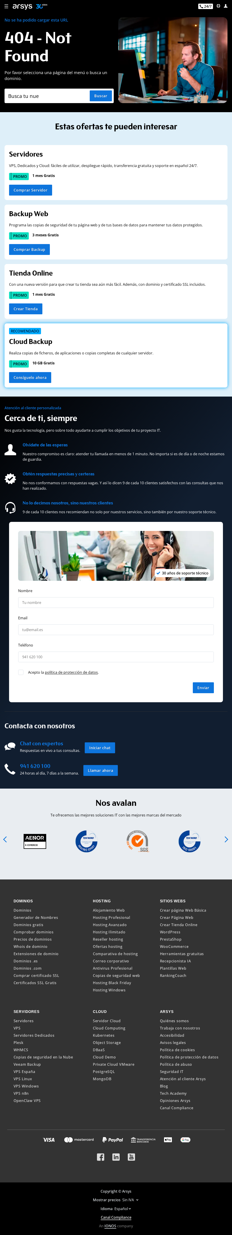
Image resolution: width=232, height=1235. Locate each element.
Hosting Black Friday (112, 982)
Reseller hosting (108, 939)
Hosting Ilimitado (109, 932)
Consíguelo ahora (30, 377)
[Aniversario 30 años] (40, 7)
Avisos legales (173, 1042)
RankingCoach (173, 975)
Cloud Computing (109, 1028)
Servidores (24, 1020)
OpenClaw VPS (27, 1100)
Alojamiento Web (109, 910)
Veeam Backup (27, 1064)
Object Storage (107, 1042)
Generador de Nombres (36, 917)
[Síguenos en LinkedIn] (116, 1155)
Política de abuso (176, 1064)
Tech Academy (173, 1093)
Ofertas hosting (108, 946)
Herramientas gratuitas (182, 953)
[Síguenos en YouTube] (131, 1155)
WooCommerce (174, 946)
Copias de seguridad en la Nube (43, 1057)
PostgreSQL (104, 1071)
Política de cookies (177, 1049)
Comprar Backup (29, 249)
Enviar (203, 687)
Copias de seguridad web (116, 975)
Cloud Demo (104, 1057)
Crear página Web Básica (183, 910)
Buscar (100, 95)
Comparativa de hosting (115, 953)
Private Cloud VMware (114, 1064)
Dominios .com (28, 968)
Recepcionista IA (175, 961)
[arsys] (23, 7)
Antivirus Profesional (113, 968)
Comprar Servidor (31, 190)
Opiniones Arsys (175, 1100)
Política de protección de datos (189, 1057)
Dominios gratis (29, 924)
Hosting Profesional (111, 917)
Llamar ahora (100, 770)
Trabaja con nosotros (180, 1028)
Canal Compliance (176, 1107)
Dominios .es (26, 961)
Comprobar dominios (34, 932)
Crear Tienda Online (179, 924)
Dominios (22, 910)
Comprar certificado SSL (36, 975)
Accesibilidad (172, 1035)
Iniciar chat (100, 747)
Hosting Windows (109, 990)
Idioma (107, 1208)
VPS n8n (21, 1093)
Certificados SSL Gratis (35, 982)
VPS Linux (23, 1078)
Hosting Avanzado (110, 924)
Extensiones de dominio (36, 953)
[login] (225, 6)
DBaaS (99, 1049)
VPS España (24, 1071)
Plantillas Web (173, 968)
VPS (17, 1028)
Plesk (19, 1042)
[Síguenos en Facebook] (100, 1155)
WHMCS (21, 1049)
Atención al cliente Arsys (183, 1078)
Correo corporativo (111, 961)
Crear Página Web (176, 917)
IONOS (110, 1225)
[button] (7, 7)
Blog (164, 1086)
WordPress (170, 932)
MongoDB (102, 1078)
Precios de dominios (33, 939)
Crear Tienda (26, 308)
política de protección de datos (71, 672)
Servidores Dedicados (34, 1035)
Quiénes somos (174, 1020)
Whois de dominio (31, 946)
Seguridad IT (172, 1071)
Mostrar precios (107, 1199)
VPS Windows (26, 1086)
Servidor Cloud (107, 1020)
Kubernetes (104, 1035)
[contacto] (218, 6)
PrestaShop (171, 939)
